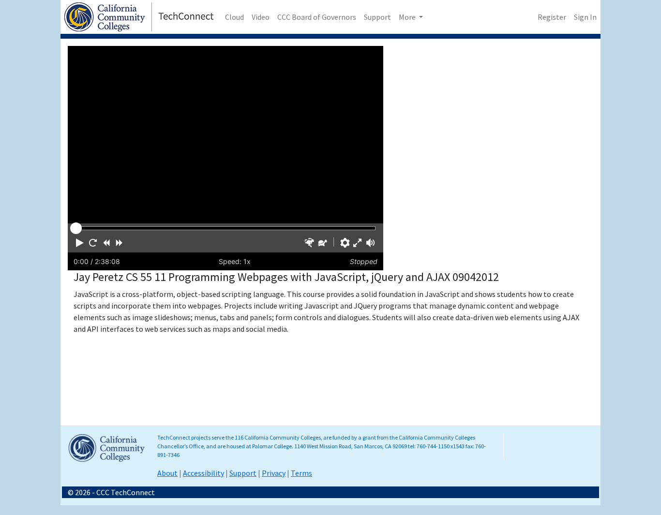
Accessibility (203, 473)
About (167, 473)
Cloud (234, 17)
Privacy (273, 473)
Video (261, 17)
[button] (80, 243)
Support (377, 17)
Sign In (585, 17)
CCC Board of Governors (316, 17)
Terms (301, 473)
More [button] (408, 17)
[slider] (76, 228)
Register (552, 17)
